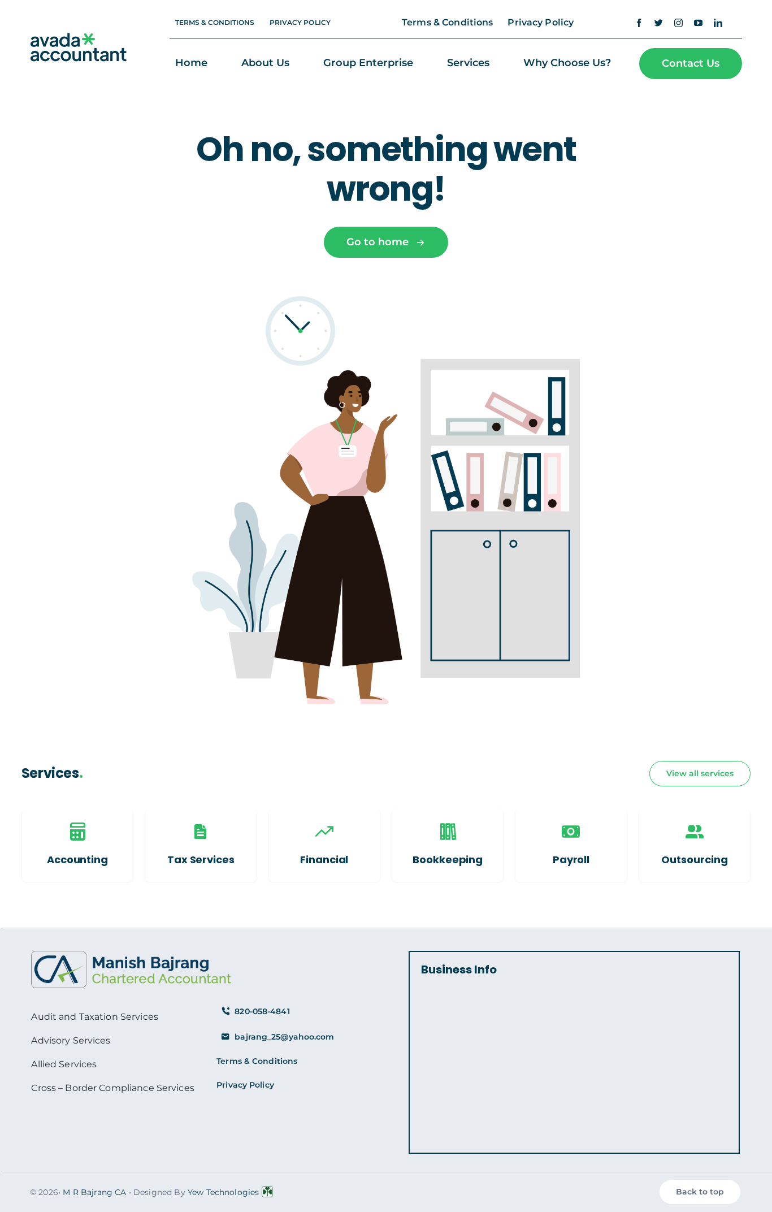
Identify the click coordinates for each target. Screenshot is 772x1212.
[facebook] (639, 23)
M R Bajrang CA (94, 1192)
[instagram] (678, 23)
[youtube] (698, 23)
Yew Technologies (223, 1192)
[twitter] (658, 23)
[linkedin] (718, 23)
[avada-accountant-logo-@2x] (78, 38)
